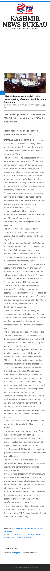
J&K (5, 107)
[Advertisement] (25, 51)
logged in (17, 553)
